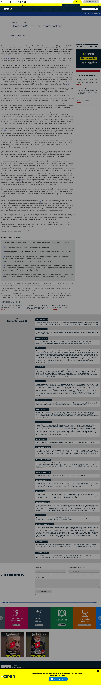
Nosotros (76, 9)
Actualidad (51, 9)
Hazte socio (58, 679)
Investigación (41, 9)
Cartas (69, 9)
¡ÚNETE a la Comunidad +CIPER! (71, 5)
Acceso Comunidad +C (91, 1)
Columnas (60, 9)
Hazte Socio (77, 2)
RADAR (32, 9)
